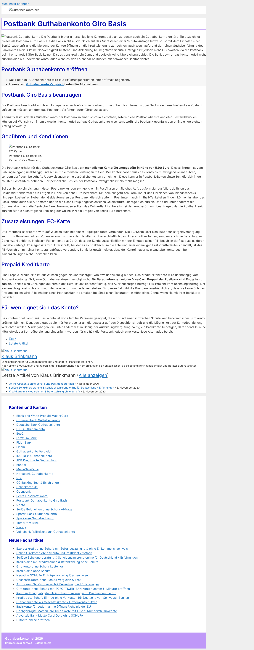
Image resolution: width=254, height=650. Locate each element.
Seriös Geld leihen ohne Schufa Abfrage (44, 509)
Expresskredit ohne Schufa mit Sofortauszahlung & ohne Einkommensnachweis (72, 548)
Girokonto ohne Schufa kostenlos (40, 566)
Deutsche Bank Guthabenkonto (38, 424)
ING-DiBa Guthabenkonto (34, 456)
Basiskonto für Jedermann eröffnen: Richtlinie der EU (53, 606)
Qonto (20, 505)
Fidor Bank (23, 442)
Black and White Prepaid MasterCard (42, 416)
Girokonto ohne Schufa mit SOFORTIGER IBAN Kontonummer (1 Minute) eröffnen (73, 589)
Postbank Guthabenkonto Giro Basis (41, 500)
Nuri (19, 478)
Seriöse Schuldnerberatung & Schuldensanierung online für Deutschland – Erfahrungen (61, 387)
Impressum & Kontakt (18, 642)
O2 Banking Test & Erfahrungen (38, 482)
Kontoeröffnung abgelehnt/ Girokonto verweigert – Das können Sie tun (66, 593)
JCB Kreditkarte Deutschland (36, 460)
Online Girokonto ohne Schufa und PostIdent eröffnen (41, 383)
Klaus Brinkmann (19, 356)
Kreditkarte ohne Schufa (33, 571)
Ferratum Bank (26, 438)
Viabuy (21, 527)
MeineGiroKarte (27, 469)
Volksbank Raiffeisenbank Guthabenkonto (45, 531)
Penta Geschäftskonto (32, 496)
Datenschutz (43, 642)
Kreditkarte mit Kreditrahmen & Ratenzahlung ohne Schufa (44, 391)
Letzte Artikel (18, 343)
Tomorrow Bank (27, 523)
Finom (20, 447)
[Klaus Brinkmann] (14, 351)
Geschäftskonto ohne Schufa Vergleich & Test (48, 580)
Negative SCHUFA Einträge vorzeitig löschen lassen (52, 575)
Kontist (21, 465)
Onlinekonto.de (27, 487)
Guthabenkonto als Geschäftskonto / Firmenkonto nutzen (56, 602)
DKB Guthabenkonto (30, 429)
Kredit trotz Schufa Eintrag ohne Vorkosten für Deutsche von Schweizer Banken (72, 597)
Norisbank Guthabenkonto (34, 474)
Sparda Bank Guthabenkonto (36, 514)
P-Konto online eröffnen (33, 620)
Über (12, 339)
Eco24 (20, 433)
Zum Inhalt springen (15, 4)
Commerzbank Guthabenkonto (38, 420)
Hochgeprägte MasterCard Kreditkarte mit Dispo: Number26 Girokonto (66, 611)
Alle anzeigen (93, 375)
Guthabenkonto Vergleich (45, 84)
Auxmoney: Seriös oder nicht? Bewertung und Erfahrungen (57, 584)
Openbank (23, 491)
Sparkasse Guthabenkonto (35, 518)
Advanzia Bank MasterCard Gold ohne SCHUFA (49, 615)
